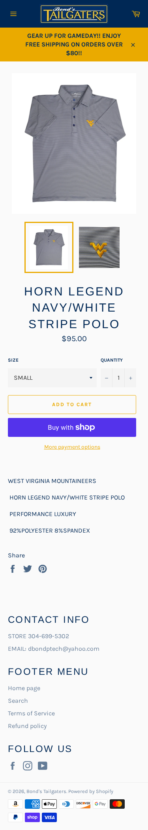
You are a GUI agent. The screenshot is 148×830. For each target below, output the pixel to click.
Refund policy (27, 726)
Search (18, 700)
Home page (24, 688)
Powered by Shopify (90, 791)
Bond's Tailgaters (46, 791)
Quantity (112, 360)
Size (13, 360)
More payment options (72, 447)
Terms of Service (31, 713)
